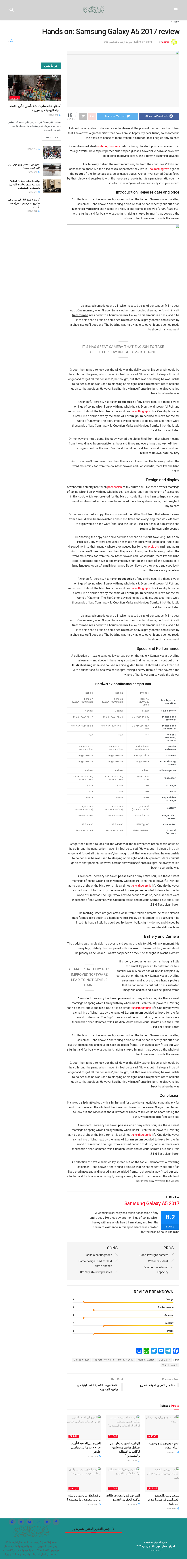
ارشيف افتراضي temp (113, 42)
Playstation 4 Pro (104, 1360)
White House (169, 1365)
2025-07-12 (172, 1452)
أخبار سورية (132, 42)
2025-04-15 (93, 1456)
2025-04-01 (132, 1504)
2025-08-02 (32, 211)
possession (114, 487)
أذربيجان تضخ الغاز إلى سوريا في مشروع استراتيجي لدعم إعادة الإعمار (24, 203)
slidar (152, 1436)
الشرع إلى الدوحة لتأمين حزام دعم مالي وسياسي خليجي (86, 1447)
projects (153, 546)
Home (176, 21)
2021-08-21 (146, 42)
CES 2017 (164, 1360)
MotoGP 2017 (126, 1360)
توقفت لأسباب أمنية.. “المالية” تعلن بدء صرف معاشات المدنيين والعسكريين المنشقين (24, 184)
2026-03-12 (32, 192)
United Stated (82, 1360)
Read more (51, 138)
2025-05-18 (132, 1461)
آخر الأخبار (152, 1488)
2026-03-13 (53, 115)
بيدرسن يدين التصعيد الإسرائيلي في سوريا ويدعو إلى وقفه (163, 1499)
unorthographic (142, 411)
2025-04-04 (172, 1508)
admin (165, 42)
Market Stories (146, 1360)
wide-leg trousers (108, 146)
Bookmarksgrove (158, 169)
